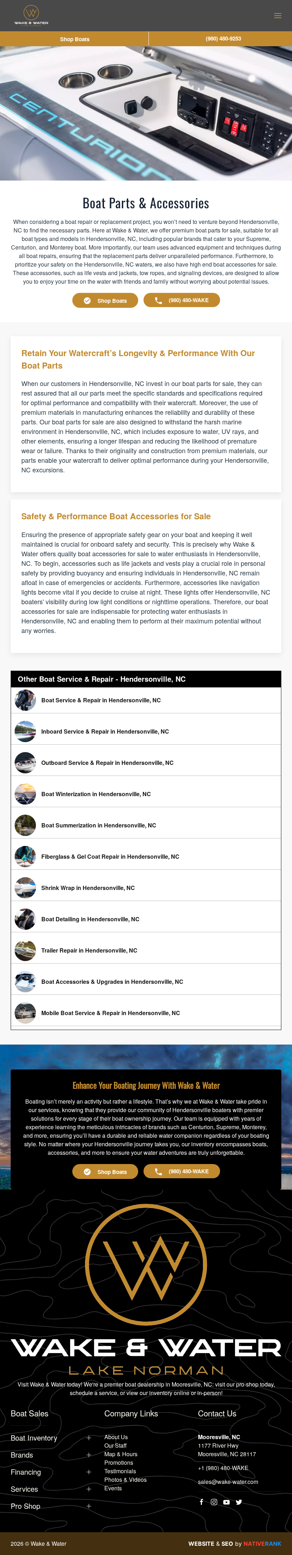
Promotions (118, 1462)
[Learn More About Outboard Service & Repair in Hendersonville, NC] (146, 763)
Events (113, 1488)
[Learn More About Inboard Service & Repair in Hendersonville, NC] (146, 731)
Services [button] (24, 1489)
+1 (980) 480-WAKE (223, 1468)
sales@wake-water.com (228, 1482)
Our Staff (115, 1445)
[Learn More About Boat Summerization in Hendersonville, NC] (146, 825)
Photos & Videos (125, 1479)
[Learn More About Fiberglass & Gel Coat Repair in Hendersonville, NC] (146, 856)
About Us (116, 1437)
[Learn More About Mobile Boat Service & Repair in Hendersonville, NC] (146, 1013)
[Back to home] (31, 15)
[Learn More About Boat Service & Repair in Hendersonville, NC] (146, 700)
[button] (277, 16)
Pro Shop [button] (25, 1506)
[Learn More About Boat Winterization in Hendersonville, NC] (146, 794)
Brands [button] (22, 1455)
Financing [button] (26, 1472)
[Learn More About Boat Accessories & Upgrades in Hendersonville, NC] (146, 981)
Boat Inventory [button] (34, 1438)
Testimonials (120, 1471)
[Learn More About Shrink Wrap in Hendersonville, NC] (146, 888)
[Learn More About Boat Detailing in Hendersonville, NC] (146, 919)
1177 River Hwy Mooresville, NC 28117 (227, 1449)
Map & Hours (120, 1454)
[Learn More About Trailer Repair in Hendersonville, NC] (146, 950)
